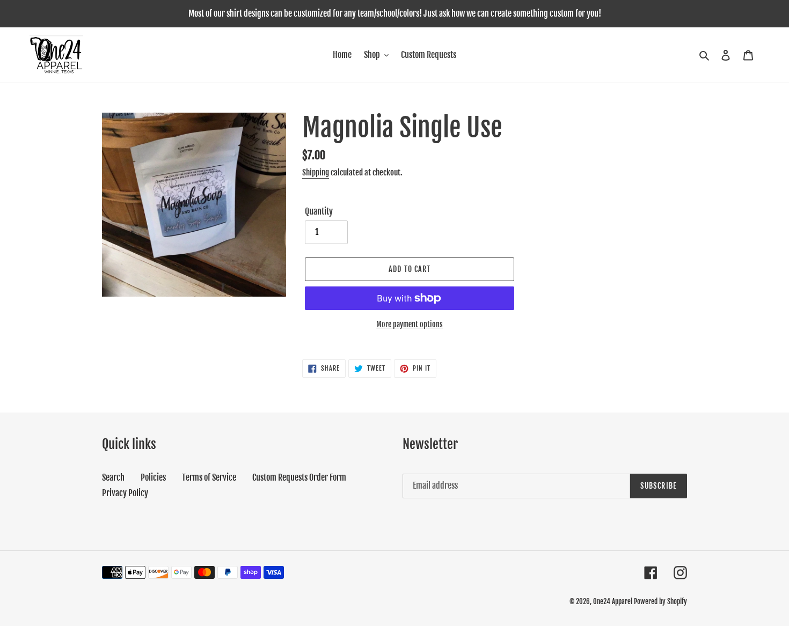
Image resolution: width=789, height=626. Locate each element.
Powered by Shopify (660, 601)
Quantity (319, 211)
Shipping (315, 172)
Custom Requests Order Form (299, 477)
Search (113, 477)
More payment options (409, 324)
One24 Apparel (612, 601)
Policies (153, 477)
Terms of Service (209, 477)
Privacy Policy (125, 493)
